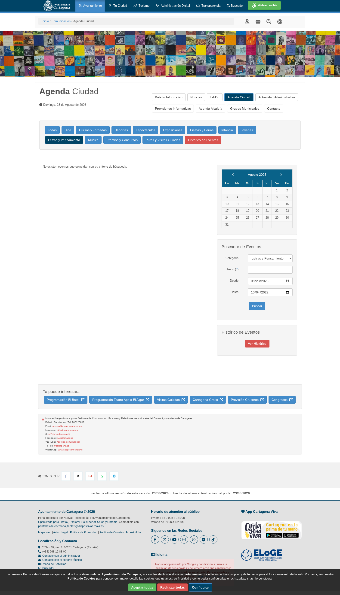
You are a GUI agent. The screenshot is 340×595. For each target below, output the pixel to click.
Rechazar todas (172, 587)
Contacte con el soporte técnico (62, 560)
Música (93, 140)
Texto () (232, 269)
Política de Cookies (111, 532)
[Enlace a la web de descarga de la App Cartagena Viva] (271, 527)
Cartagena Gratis (206, 400)
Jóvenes (247, 130)
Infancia (227, 130)
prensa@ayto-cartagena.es (67, 426)
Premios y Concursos (122, 140)
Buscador (237, 5)
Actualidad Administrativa (276, 97)
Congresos (280, 400)
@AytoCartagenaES (59, 434)
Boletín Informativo (168, 97)
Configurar (200, 587)
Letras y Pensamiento (64, 140)
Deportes (121, 130)
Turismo (143, 5)
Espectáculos (145, 130)
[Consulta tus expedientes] (258, 21)
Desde (234, 280)
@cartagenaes (61, 445)
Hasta (234, 292)
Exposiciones (172, 130)
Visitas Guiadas (169, 400)
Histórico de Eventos (203, 140)
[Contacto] (279, 21)
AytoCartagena (65, 438)
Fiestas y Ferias (201, 130)
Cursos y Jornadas (93, 130)
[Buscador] (268, 21)
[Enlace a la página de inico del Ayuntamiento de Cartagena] (56, 6)
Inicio (45, 21)
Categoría (232, 258)
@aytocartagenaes (67, 430)
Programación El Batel (64, 400)
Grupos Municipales (244, 108)
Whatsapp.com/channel (70, 449)
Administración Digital (175, 5)
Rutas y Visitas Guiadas (162, 140)
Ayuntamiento (92, 5)
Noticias (196, 97)
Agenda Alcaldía (210, 108)
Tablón (214, 97)
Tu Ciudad (119, 5)
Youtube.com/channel (68, 442)
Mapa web (44, 532)
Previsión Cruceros (245, 400)
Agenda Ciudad (239, 97)
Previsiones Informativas (173, 108)
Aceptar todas (142, 587)
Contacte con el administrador (61, 555)
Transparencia (210, 5)
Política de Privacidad (83, 532)
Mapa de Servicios (53, 564)
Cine (68, 130)
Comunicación (61, 21)
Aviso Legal (60, 532)
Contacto (273, 108)
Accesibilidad (134, 532)
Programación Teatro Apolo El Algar (119, 400)
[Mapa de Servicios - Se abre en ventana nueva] (247, 21)
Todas (52, 130)
